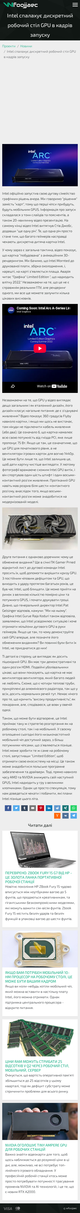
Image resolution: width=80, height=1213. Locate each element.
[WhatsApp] (74, 808)
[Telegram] (74, 816)
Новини (26, 46)
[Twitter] (16, 808)
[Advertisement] (40, 102)
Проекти (9, 46)
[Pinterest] (41, 808)
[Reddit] (57, 808)
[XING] (65, 808)
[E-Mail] (32, 808)
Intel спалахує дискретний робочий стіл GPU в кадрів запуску (40, 25)
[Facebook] (8, 808)
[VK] (65, 816)
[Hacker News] (57, 816)
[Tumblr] (24, 808)
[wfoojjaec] (20, 5)
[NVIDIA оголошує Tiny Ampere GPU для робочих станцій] (40, 1121)
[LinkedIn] (49, 808)
